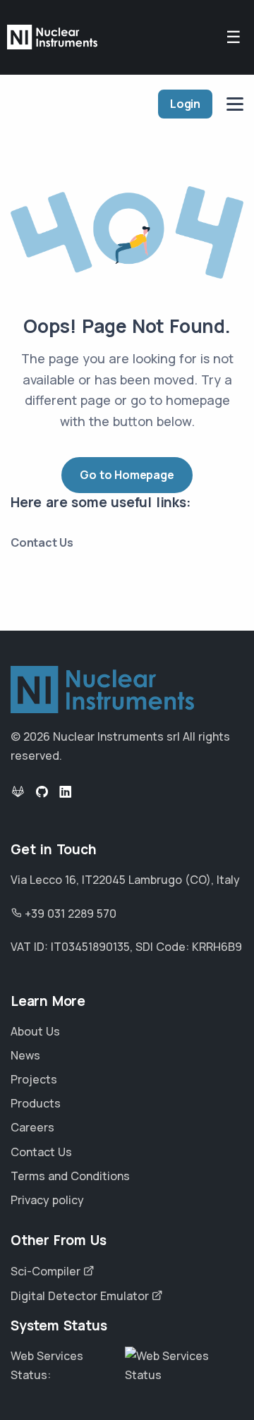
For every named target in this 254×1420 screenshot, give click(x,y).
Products (36, 1103)
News (25, 1055)
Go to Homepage (127, 475)
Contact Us (42, 542)
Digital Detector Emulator (81, 1296)
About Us (35, 1031)
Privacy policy (47, 1200)
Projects (34, 1079)
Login (185, 103)
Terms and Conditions (70, 1176)
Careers (32, 1127)
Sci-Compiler (47, 1271)
